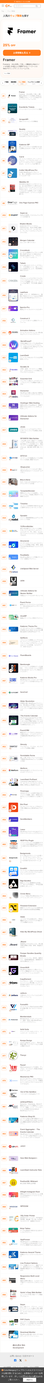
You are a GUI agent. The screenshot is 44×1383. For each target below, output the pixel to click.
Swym (22, 1304)
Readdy (22, 129)
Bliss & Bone (25, 480)
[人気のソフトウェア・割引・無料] (8, 6)
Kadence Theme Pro (28, 626)
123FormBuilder (26, 526)
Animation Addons (27, 330)
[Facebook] (15, 1360)
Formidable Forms (27, 755)
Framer (22, 92)
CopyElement (25, 979)
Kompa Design (26, 1040)
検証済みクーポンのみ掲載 (23, 1)
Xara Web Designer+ (28, 1158)
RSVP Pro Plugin (27, 840)
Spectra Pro (25, 307)
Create (23, 276)
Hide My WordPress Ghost (31, 932)
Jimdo (22, 427)
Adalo (22, 917)
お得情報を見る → (22, 52)
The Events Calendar (29, 716)
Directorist (24, 541)
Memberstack (25, 1017)
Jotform (23, 993)
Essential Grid (26, 379)
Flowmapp (24, 791)
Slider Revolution (27, 701)
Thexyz (23, 1055)
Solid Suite (24, 1029)
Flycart (23, 1065)
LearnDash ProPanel (28, 779)
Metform (23, 768)
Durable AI (24, 367)
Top (2, 11)
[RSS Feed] (26, 1360)
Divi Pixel (24, 804)
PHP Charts (25, 1319)
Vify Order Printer (27, 1216)
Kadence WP (24, 145)
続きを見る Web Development (19, 1346)
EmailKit (23, 868)
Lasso (22, 829)
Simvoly (23, 744)
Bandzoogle (25, 664)
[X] (20, 1360)
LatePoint (24, 292)
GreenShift (24, 967)
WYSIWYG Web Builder (29, 438)
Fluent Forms (25, 602)
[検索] (37, 6)
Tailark (23, 263)
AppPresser (25, 1239)
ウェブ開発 (11, 11)
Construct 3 (25, 318)
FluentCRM (24, 730)
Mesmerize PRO (26, 1077)
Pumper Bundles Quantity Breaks (30, 954)
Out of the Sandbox (28, 1092)
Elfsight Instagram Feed (30, 1192)
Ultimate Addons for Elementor (28, 417)
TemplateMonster (27, 491)
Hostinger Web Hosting (30, 403)
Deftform (24, 638)
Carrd (21, 157)
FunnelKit (24, 1004)
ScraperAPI (23, 119)
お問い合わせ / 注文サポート (22, 1356)
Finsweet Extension (28, 906)
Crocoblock (25, 250)
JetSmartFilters (26, 1102)
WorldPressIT (26, 341)
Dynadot (23, 516)
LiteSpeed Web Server (29, 569)
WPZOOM (24, 1206)
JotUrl (22, 1146)
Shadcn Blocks (26, 224)
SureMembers (26, 819)
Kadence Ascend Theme (30, 1252)
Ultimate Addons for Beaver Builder (28, 592)
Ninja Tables (25, 1228)
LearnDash (24, 355)
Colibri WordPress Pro (28, 170)
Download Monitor (27, 1332)
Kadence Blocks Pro (28, 678)
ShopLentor (25, 467)
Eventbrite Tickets (26, 107)
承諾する (30, 1380)
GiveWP (23, 616)
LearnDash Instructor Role (31, 1170)
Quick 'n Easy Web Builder (31, 1292)
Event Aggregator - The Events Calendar (30, 1130)
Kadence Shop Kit (27, 1116)
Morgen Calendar (27, 240)
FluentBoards (25, 655)
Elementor (24, 391)
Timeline (24, 504)
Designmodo (25, 853)
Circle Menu (25, 894)
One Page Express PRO (28, 203)
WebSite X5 (24, 182)
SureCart (24, 692)
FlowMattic (24, 555)
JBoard (23, 942)
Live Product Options (29, 1263)
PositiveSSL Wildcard (29, 1181)
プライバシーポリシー (31, 1376)
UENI (22, 581)
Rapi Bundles (25, 881)
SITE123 (23, 456)
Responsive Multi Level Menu (29, 1277)
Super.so (23, 213)
